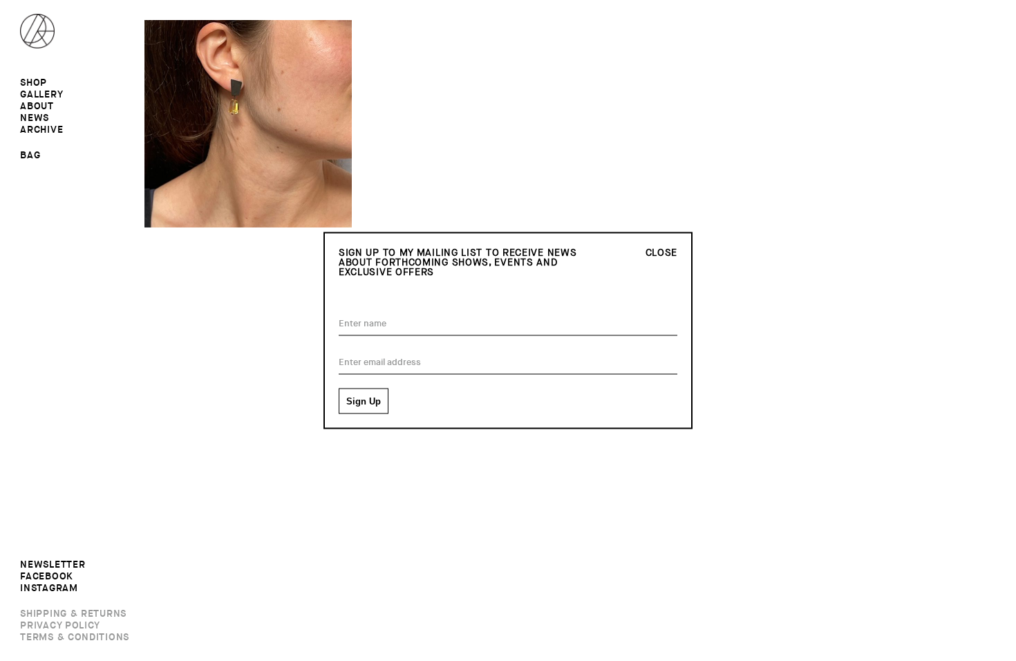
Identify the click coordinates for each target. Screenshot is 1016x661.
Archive (41, 130)
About (37, 106)
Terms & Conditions (74, 637)
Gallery (41, 94)
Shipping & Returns (73, 614)
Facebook (46, 576)
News (34, 118)
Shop (33, 83)
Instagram (48, 588)
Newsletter (52, 564)
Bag (30, 155)
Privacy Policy (60, 625)
